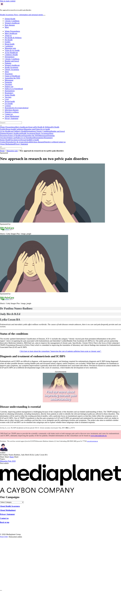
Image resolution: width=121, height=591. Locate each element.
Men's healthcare (11, 33)
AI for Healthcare (11, 53)
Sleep (7, 72)
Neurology (9, 74)
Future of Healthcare (12, 76)
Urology (8, 106)
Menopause (9, 80)
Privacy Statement (11, 118)
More (7, 27)
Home (2, 151)
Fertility (8, 42)
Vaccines (8, 97)
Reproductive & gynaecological (16, 108)
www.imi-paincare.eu (99, 436)
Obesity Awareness (12, 70)
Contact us (9, 114)
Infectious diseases (12, 110)
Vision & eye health (12, 50)
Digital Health (10, 19)
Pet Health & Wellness (13, 38)
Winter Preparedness (12, 31)
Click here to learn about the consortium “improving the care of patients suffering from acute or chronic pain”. (60, 351)
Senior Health (10, 95)
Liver (7, 99)
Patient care (9, 87)
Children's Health (11, 55)
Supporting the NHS (12, 78)
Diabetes (8, 63)
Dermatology (10, 57)
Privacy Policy (4, 536)
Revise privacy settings (15, 536)
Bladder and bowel (12, 61)
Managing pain (10, 48)
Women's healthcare (12, 23)
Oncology (8, 84)
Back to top (4, 522)
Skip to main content (7, 1)
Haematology (10, 91)
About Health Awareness (10, 506)
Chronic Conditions (12, 21)
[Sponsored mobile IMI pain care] (60, 402)
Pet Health (9, 40)
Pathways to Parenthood (14, 89)
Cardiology (9, 46)
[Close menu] (1, 146)
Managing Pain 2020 (8, 461)
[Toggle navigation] (44, 15)
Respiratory (9, 93)
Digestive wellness (12, 112)
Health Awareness (21, 15)
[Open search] (1, 125)
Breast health (9, 44)
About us (8, 35)
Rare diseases (10, 25)
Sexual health (10, 101)
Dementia (8, 82)
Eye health (9, 104)
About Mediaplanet (12, 116)
